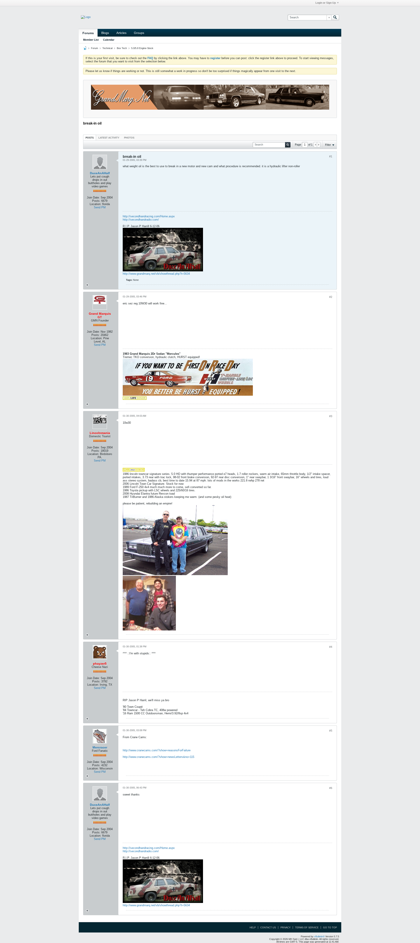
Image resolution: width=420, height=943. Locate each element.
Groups (139, 33)
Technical (107, 48)
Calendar (108, 39)
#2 (330, 297)
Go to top (330, 927)
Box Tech (122, 48)
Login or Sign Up (325, 2)
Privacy (285, 927)
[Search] (335, 17)
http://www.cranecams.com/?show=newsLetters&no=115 (158, 757)
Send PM (100, 207)
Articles (121, 33)
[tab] (89, 137)
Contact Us (268, 927)
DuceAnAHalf (100, 173)
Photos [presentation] (129, 137)
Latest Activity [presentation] (108, 137)
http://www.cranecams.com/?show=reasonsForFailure (157, 750)
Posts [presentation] (90, 137)
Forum (94, 48)
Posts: (96, 200)
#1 (330, 156)
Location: (95, 204)
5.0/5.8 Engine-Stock (142, 48)
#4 (330, 646)
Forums (88, 33)
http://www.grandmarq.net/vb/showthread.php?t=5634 (156, 273)
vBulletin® (319, 936)
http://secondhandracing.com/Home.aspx (149, 216)
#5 (330, 730)
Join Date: (93, 197)
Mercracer (100, 747)
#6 (330, 788)
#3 (330, 416)
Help (253, 927)
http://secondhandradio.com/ (141, 219)
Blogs (105, 33)
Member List (91, 39)
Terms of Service (306, 927)
